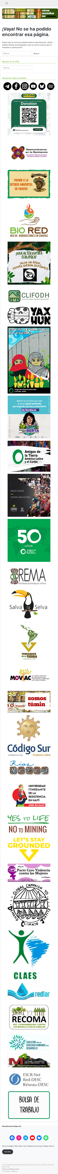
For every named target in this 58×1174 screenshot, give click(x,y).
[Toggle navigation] (7, 3)
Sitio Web (7, 1152)
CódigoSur (13, 1171)
